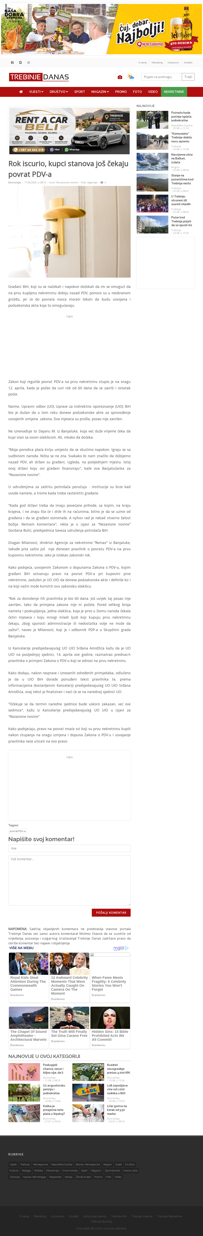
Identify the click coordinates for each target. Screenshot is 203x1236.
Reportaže (55, 1176)
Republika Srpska (181, 125)
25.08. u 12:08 (181, 149)
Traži (188, 77)
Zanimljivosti (112, 1170)
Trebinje (176, 146)
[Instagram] (29, 62)
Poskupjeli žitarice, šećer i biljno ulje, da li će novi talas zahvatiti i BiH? (53, 1072)
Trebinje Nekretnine (169, 1216)
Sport (79, 92)
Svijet (118, 1164)
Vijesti (35, 92)
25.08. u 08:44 (181, 170)
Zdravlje (15, 1176)
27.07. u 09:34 (52, 1121)
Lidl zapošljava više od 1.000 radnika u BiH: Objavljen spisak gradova (118, 1093)
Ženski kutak (83, 1176)
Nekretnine (174, 92)
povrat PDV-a (18, 831)
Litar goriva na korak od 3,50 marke (117, 1110)
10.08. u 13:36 (116, 1080)
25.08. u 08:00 (181, 212)
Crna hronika (70, 1170)
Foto (137, 92)
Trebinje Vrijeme (142, 1216)
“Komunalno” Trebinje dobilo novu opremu (181, 137)
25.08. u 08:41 (181, 191)
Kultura (14, 1170)
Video (153, 92)
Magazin (99, 92)
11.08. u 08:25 (52, 1080)
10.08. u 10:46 (52, 1101)
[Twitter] (20, 62)
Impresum (173, 62)
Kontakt (188, 62)
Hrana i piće (130, 1170)
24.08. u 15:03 (181, 233)
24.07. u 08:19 (116, 1121)
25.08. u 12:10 (181, 128)
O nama (143, 62)
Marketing (157, 62)
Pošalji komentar (111, 912)
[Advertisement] (69, 347)
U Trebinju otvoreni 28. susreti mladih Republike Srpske (181, 204)
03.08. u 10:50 (116, 1101)
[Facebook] (12, 62)
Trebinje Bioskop (101, 1221)
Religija (26, 1170)
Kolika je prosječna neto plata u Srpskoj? (54, 1110)
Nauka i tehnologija (34, 1176)
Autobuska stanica (94, 1216)
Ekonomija (14, 182)
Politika (38, 1170)
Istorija (68, 1176)
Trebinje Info (119, 1216)
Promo (121, 92)
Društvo (58, 92)
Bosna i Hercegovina (88, 1164)
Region (175, 167)
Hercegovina (40, 1164)
